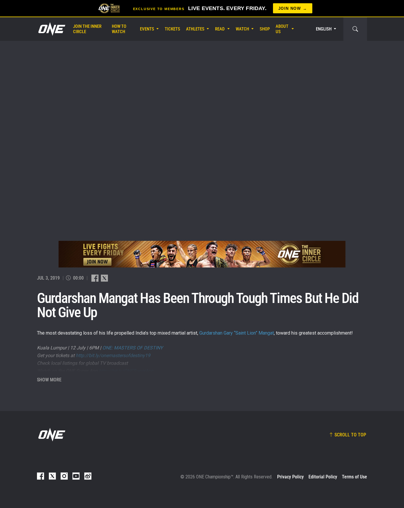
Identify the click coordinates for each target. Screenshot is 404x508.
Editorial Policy (322, 477)
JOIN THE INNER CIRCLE (87, 29)
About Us (282, 29)
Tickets (172, 29)
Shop (265, 29)
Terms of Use (354, 477)
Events (147, 29)
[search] (355, 29)
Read (220, 29)
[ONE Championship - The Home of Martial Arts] (51, 29)
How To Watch (119, 29)
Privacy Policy (290, 477)
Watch (242, 29)
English (324, 29)
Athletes (195, 29)
